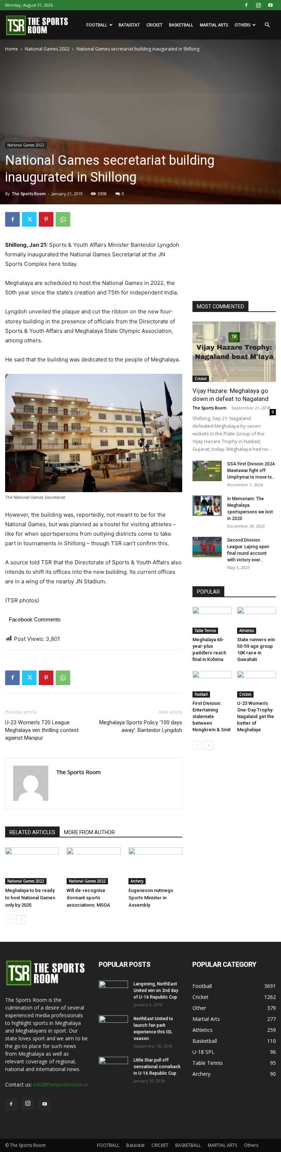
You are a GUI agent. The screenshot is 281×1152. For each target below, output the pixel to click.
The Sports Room (29, 193)
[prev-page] (9, 919)
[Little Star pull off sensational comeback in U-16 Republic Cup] (113, 1067)
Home (11, 49)
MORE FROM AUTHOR (89, 832)
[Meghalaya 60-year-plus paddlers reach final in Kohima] (212, 620)
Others (242, 24)
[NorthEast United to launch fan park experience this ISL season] (113, 1025)
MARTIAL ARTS (214, 24)
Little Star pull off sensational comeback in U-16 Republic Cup (157, 1067)
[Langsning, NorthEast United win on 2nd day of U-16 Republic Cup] (113, 991)
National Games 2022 (47, 49)
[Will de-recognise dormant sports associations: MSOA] (93, 865)
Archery (137, 881)
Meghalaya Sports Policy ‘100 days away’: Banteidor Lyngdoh (140, 726)
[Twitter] (29, 219)
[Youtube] (270, 5)
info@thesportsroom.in (60, 1084)
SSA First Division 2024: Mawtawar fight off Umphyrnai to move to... (251, 470)
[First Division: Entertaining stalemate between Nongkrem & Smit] (212, 684)
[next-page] (21, 919)
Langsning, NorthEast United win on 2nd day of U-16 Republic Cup (156, 990)
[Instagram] (258, 5)
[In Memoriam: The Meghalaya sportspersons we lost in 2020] (207, 505)
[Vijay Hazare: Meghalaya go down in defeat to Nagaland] (234, 352)
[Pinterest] (46, 219)
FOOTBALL (96, 24)
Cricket (201, 378)
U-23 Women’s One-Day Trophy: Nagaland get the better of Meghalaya (255, 716)
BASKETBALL (181, 24)
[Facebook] (246, 5)
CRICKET (154, 24)
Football (201, 694)
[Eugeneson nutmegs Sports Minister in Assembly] (155, 865)
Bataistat (129, 24)
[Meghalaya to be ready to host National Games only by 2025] (32, 865)
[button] (267, 25)
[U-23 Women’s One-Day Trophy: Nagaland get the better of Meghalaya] (256, 684)
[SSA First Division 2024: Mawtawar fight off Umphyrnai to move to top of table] (207, 471)
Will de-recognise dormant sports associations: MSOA (88, 898)
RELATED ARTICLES (32, 832)
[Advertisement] (236, 248)
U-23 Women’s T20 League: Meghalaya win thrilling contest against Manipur (42, 730)
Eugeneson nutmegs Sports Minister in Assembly (150, 898)
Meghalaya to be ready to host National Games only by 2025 (30, 898)
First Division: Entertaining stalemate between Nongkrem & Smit (211, 716)
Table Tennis (205, 630)
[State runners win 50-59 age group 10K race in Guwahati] (256, 620)
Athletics (246, 630)
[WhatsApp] (63, 219)
